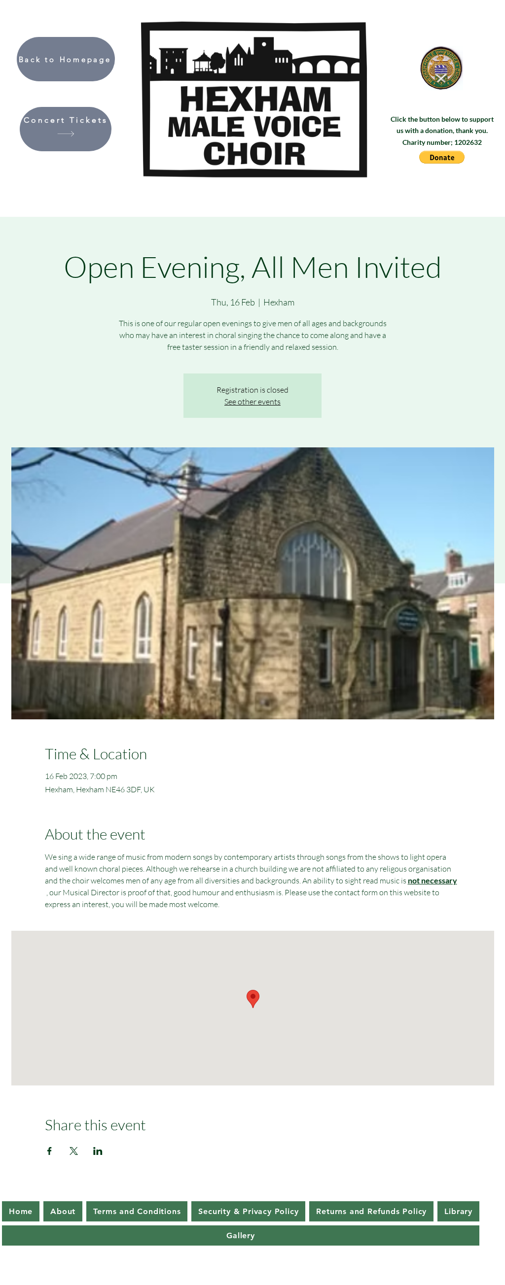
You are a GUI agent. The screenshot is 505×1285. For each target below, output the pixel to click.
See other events (252, 401)
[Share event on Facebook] (49, 1151)
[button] (442, 157)
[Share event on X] (73, 1151)
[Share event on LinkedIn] (98, 1151)
